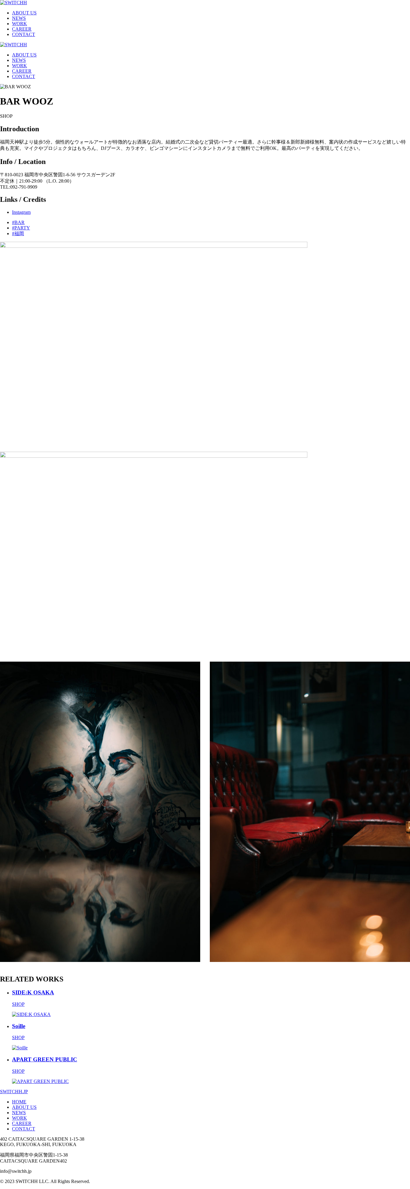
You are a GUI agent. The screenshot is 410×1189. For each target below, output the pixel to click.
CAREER (22, 29)
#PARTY (21, 227)
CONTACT (23, 34)
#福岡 (18, 233)
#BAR (18, 222)
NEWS (19, 18)
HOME (19, 1101)
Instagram (21, 212)
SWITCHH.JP (14, 1091)
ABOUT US (24, 12)
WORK (19, 23)
